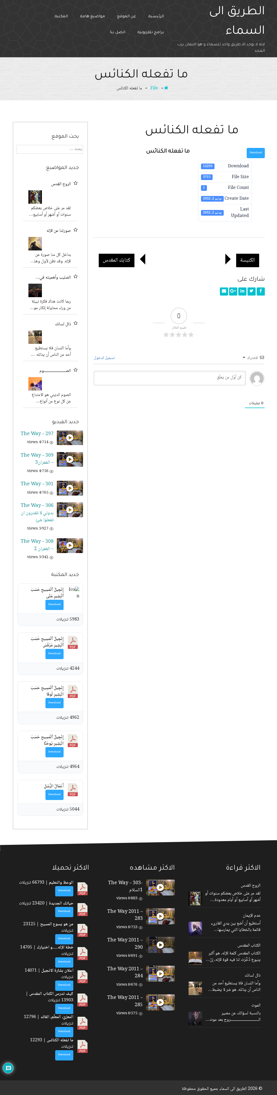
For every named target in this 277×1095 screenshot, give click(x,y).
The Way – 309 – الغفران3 (37, 459)
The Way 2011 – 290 (125, 943)
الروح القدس (61, 184)
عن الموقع (126, 17)
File (154, 88)
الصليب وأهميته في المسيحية (55, 277)
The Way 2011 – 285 (125, 1001)
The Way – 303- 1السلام (125, 886)
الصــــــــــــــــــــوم (55, 371)
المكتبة (61, 17)
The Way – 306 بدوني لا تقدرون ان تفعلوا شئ (37, 513)
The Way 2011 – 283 (125, 915)
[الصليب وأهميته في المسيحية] (35, 290)
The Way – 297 (37, 434)
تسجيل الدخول (105, 358)
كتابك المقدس (114, 260)
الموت (255, 1005)
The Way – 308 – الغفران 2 (37, 545)
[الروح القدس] (35, 197)
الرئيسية (156, 17)
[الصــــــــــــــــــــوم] (35, 384)
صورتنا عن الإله (59, 231)
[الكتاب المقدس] (195, 958)
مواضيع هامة (92, 17)
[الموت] (195, 1018)
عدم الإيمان (251, 916)
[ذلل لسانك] (35, 337)
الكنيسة (249, 260)
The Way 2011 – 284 (125, 972)
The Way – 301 (37, 484)
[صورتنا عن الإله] (35, 243)
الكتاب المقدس (249, 946)
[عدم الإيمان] (195, 928)
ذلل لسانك (63, 324)
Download (256, 153)
